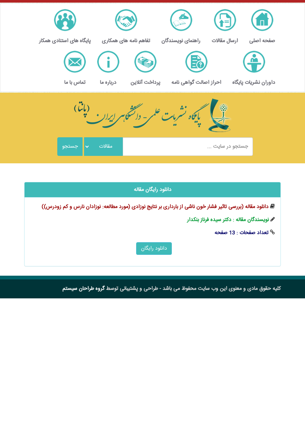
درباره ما (108, 82)
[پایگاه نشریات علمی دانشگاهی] (152, 115)
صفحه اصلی (262, 40)
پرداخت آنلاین (145, 82)
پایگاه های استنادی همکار (65, 40)
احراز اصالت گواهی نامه (196, 82)
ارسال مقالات (225, 40)
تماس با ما (75, 82)
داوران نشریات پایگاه (253, 82)
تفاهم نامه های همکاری (126, 40)
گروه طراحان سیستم (83, 288)
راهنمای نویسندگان (180, 40)
